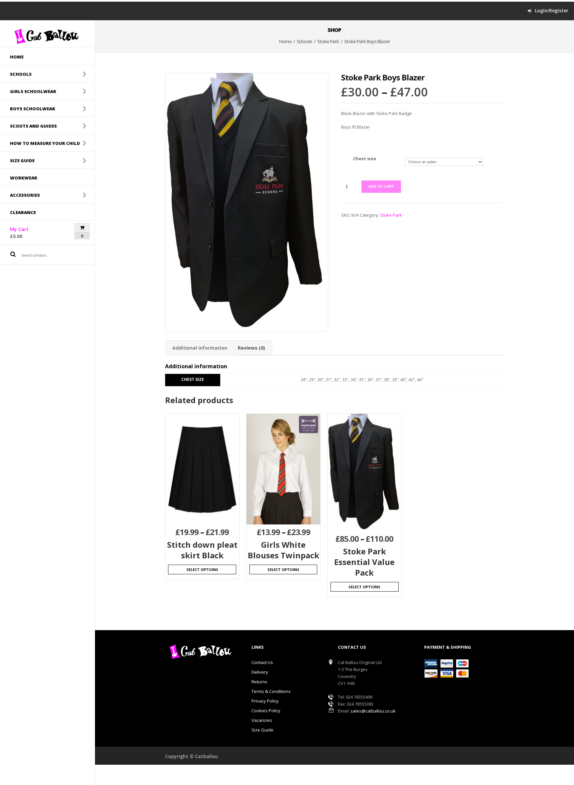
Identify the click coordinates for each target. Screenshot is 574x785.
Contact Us (262, 662)
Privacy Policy (265, 701)
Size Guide (262, 730)
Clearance (23, 212)
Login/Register (551, 10)
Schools (16, 73)
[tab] (199, 347)
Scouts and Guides (28, 125)
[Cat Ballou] (47, 36)
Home (17, 57)
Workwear (23, 178)
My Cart (31, 232)
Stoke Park (328, 41)
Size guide (17, 160)
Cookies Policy (265, 711)
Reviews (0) (251, 348)
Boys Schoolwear (27, 108)
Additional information (199, 348)
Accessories (20, 194)
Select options (202, 569)
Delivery (259, 672)
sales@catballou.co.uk (373, 711)
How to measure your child (40, 143)
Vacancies (261, 720)
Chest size (364, 159)
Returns (259, 682)
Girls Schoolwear (28, 91)
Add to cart (381, 186)
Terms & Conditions (271, 691)
